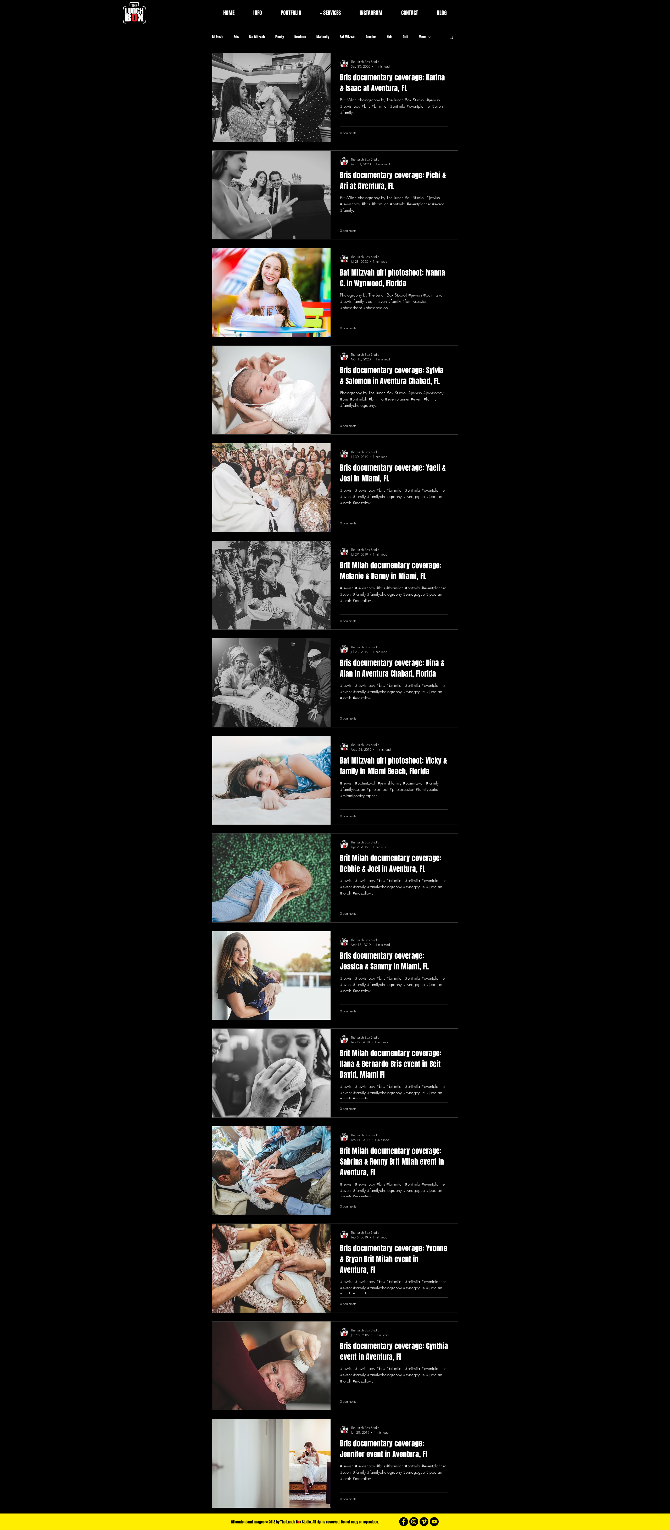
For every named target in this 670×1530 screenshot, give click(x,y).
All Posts (217, 37)
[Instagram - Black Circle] (413, 1521)
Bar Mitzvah (257, 37)
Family (279, 37)
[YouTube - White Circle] (434, 1521)
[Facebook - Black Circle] (403, 1521)
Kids (389, 37)
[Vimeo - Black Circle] (424, 1521)
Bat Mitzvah (347, 37)
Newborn (300, 37)
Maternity (322, 37)
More (422, 37)
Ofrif (405, 37)
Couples (371, 37)
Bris (236, 37)
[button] (451, 37)
